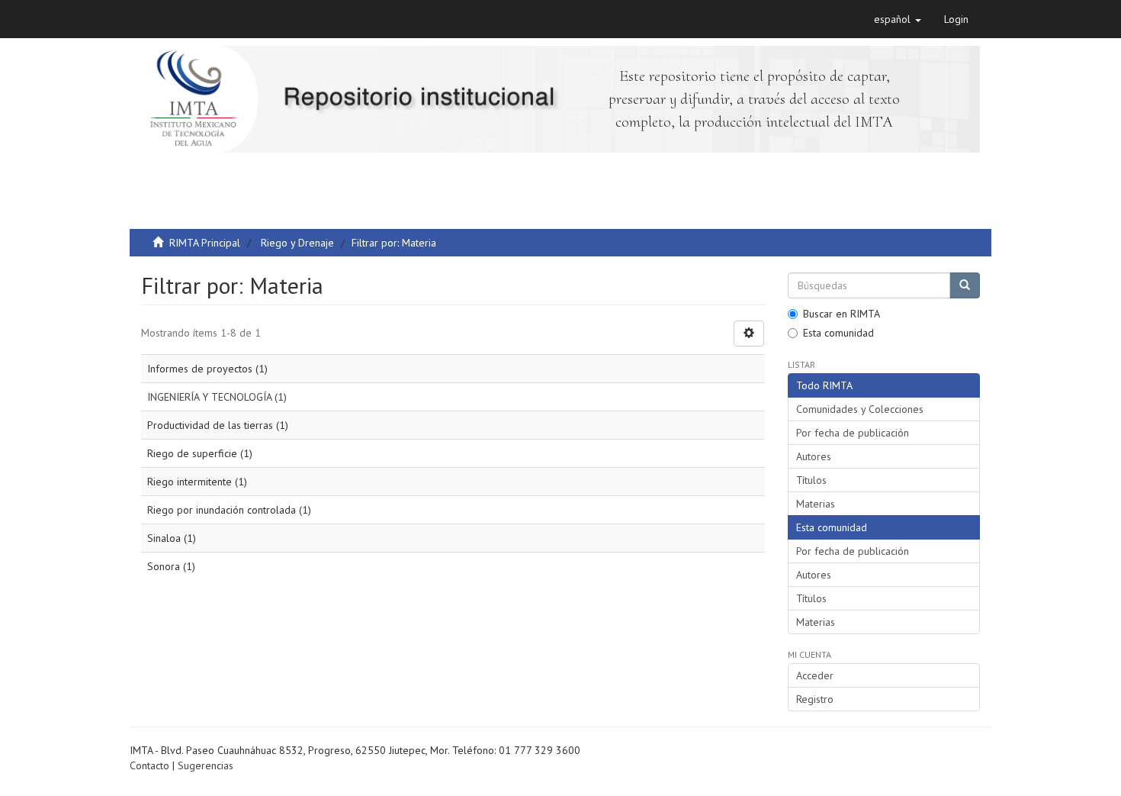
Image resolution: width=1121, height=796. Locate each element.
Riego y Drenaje (297, 243)
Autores (813, 456)
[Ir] (964, 285)
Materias (815, 504)
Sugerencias (205, 765)
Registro (815, 699)
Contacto (149, 765)
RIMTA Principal (204, 243)
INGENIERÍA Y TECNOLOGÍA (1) (217, 397)
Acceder (815, 675)
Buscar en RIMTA (841, 314)
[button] (897, 19)
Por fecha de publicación (852, 433)
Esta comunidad (838, 333)
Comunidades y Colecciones (859, 409)
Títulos (811, 480)
